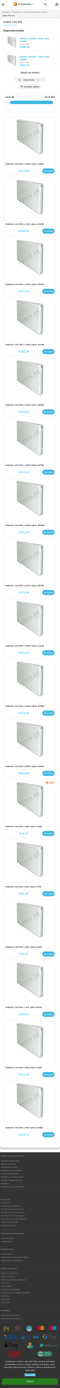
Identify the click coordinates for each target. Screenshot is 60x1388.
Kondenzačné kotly (10, 1161)
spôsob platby (8, 1238)
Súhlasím (30, 1381)
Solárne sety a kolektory (13, 1187)
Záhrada (5, 1283)
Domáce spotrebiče (10, 1289)
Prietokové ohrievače (11, 1170)
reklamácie (6, 1241)
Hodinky (5, 1302)
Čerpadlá (5, 1199)
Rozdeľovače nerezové (12, 1209)
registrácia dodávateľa (12, 1260)
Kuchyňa (5, 1296)
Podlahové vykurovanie (12, 1177)
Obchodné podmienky (12, 1233)
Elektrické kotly (8, 1164)
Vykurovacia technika (12, 1156)
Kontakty (5, 1310)
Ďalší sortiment (9, 1268)
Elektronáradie (8, 1276)
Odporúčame (28, 80)
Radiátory (5, 1203)
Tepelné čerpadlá (9, 1222)
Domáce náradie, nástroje (13, 1280)
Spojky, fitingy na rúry (11, 1180)
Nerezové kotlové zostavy (13, 1219)
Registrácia (7, 1249)
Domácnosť (6, 1286)
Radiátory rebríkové (10, 1206)
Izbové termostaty (10, 1174)
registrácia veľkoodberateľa (14, 1257)
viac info (30, 1370)
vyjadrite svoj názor (10, 1315)
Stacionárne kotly (9, 1167)
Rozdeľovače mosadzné (12, 1212)
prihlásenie (6, 1254)
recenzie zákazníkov (11, 1318)
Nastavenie (30, 1375)
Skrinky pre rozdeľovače (13, 1216)
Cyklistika (5, 1299)
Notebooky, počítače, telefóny (15, 1293)
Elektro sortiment (9, 1273)
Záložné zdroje (8, 1225)
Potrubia (5, 1183)
